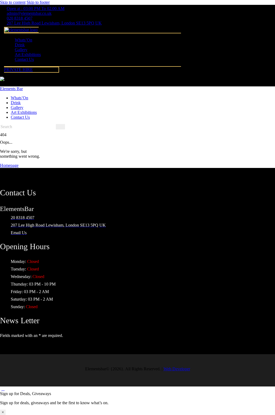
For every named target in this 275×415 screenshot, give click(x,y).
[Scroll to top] (3, 388)
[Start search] (60, 126)
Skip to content (13, 2)
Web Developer (177, 369)
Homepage (9, 165)
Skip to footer (38, 2)
